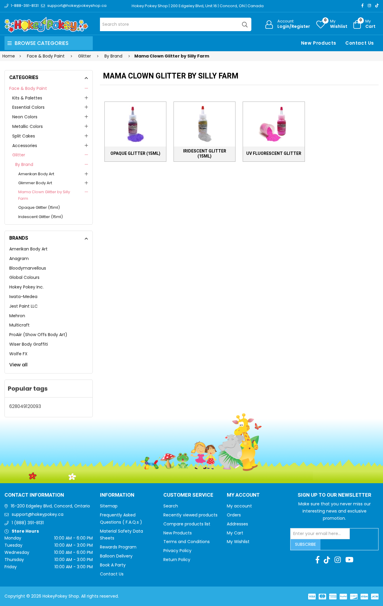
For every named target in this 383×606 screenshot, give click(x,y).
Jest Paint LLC (23, 306)
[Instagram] (369, 5)
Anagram (19, 259)
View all (18, 364)
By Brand (24, 164)
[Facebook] (362, 5)
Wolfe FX (18, 354)
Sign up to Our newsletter (334, 495)
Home (8, 56)
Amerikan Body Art (36, 174)
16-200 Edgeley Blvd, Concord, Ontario (50, 506)
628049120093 (25, 406)
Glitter (18, 155)
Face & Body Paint (28, 88)
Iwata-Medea (23, 297)
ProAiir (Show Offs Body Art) (38, 335)
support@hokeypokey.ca (37, 514)
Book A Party (113, 565)
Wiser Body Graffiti (28, 344)
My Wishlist (238, 542)
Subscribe (305, 544)
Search (170, 506)
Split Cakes (23, 136)
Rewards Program (118, 547)
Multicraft (19, 325)
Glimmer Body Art (35, 183)
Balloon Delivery (116, 556)
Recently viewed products (190, 515)
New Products (318, 43)
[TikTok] (377, 5)
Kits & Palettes (27, 98)
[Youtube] (349, 559)
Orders (234, 515)
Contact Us (359, 43)
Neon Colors (24, 117)
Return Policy (176, 560)
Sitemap (109, 506)
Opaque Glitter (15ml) (39, 207)
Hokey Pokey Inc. (26, 287)
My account (239, 506)
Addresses (237, 524)
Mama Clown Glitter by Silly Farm (44, 195)
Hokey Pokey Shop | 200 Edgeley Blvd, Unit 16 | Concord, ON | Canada (198, 6)
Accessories (24, 146)
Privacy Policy (177, 551)
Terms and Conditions (186, 542)
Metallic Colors (27, 126)
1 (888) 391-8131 (28, 523)
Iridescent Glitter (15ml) (40, 217)
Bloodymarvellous (27, 268)
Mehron (17, 316)
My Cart (235, 533)
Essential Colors (28, 107)
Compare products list (186, 524)
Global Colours (24, 277)
